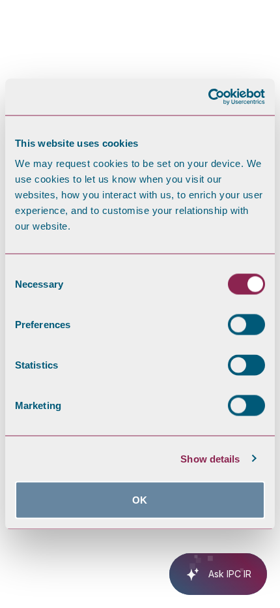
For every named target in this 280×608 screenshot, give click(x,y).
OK (139, 500)
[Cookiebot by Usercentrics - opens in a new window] (208, 97)
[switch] (246, 324)
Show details (210, 458)
